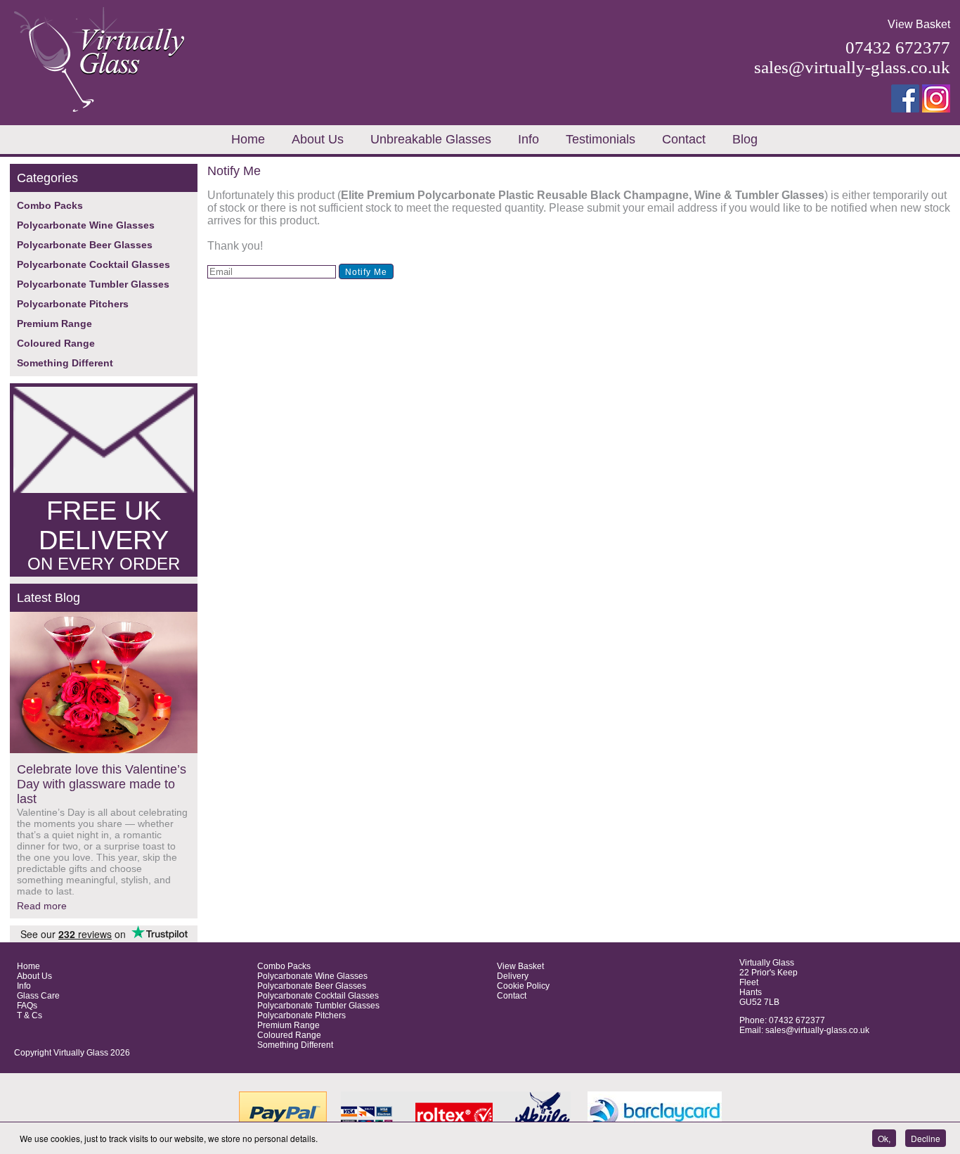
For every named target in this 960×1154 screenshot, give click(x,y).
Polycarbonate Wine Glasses (86, 225)
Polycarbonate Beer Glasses (85, 244)
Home (248, 139)
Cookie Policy (523, 986)
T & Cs (29, 1015)
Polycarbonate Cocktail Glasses (93, 264)
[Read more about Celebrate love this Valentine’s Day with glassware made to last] (104, 683)
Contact (684, 139)
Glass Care (38, 996)
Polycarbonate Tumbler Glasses (93, 284)
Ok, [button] (884, 1138)
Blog (745, 139)
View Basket (919, 24)
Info (528, 139)
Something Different (65, 362)
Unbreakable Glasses (430, 139)
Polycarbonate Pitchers (73, 303)
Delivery (512, 976)
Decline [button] (925, 1138)
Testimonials (600, 139)
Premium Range (54, 323)
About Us (318, 139)
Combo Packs (50, 205)
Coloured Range (56, 343)
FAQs (27, 1006)
